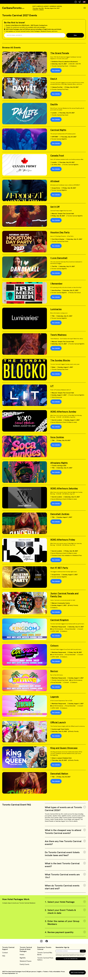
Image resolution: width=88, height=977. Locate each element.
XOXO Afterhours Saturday (64, 488)
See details (56, 70)
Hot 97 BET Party (59, 567)
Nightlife (23, 958)
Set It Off (55, 206)
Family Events (24, 964)
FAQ (3, 956)
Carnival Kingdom (59, 619)
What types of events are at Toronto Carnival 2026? (63, 809)
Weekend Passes (25, 961)
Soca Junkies (57, 437)
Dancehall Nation (59, 773)
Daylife (54, 104)
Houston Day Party (60, 232)
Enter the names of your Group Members (62, 923)
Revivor (54, 671)
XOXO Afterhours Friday (62, 539)
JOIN (83, 951)
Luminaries (56, 309)
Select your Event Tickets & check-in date (60, 911)
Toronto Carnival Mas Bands (44, 954)
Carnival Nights (58, 129)
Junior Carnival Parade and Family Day (64, 595)
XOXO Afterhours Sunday (63, 411)
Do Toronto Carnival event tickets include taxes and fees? (62, 854)
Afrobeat (54, 181)
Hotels (22, 955)
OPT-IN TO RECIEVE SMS (71, 958)
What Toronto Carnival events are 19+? (62, 876)
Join (75, 35)
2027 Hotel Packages (77, 972)
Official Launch (58, 722)
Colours (54, 645)
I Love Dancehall (58, 257)
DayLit (53, 78)
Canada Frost (57, 155)
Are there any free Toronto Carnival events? (63, 843)
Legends (54, 696)
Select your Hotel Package (60, 901)
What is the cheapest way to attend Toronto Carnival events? (63, 832)
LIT (52, 385)
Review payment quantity (59, 932)
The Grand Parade (59, 53)
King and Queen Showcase (63, 747)
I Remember (56, 283)
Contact (5, 953)
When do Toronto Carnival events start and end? (62, 887)
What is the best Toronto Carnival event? (62, 865)
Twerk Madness (58, 334)
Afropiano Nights (59, 462)
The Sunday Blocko (60, 360)
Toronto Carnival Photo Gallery (45, 959)
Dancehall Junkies (59, 514)
